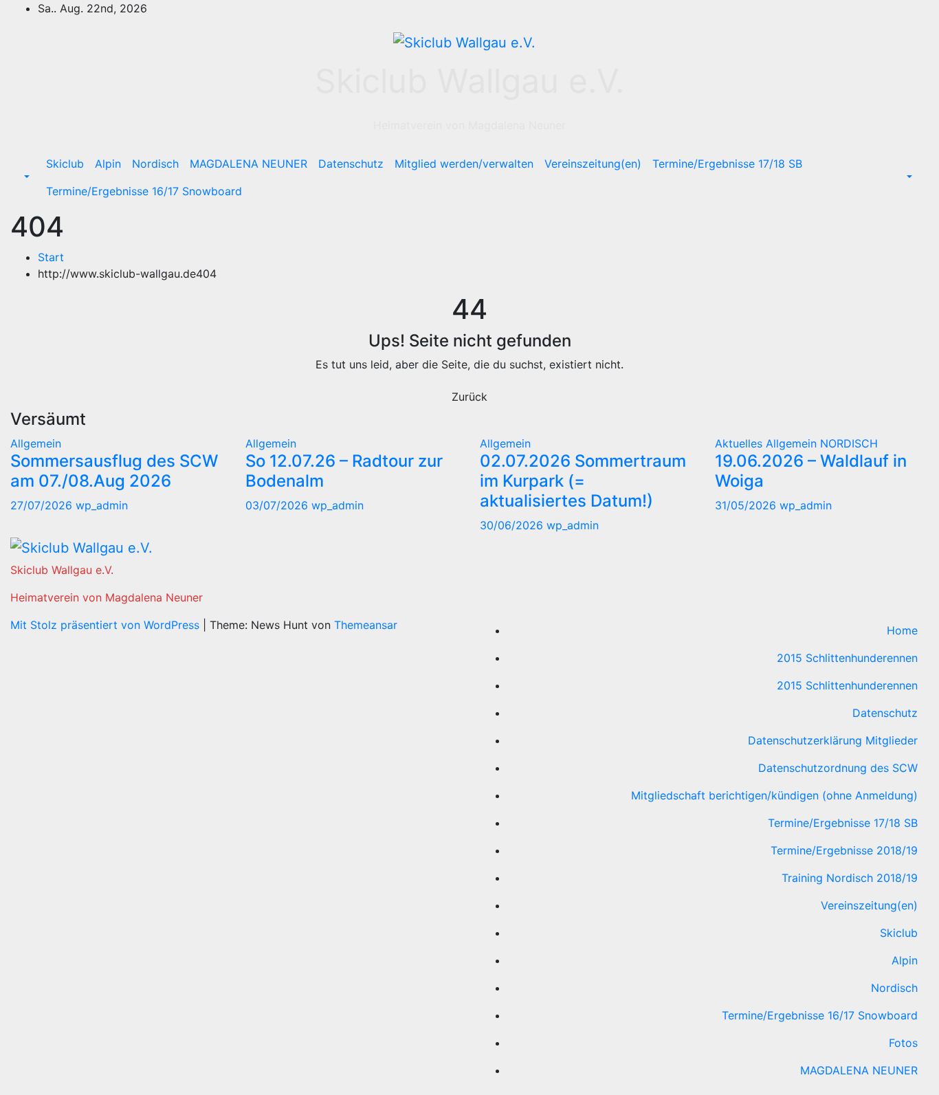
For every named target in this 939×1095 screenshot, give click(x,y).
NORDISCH (849, 443)
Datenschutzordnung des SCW (838, 768)
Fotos (903, 1043)
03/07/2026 (278, 505)
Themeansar (365, 625)
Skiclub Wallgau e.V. (469, 80)
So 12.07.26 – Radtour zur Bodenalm (344, 471)
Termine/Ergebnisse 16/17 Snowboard (144, 191)
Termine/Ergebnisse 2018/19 (844, 850)
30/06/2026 (513, 525)
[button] (25, 177)
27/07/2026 (43, 505)
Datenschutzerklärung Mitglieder (833, 740)
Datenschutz (351, 163)
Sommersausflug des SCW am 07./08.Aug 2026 (114, 471)
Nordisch (155, 163)
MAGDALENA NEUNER (248, 163)
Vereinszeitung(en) (592, 163)
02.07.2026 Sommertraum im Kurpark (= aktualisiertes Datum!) (583, 481)
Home (902, 630)
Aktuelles (740, 443)
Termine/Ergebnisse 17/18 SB (727, 163)
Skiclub (65, 163)
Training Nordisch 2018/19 (850, 878)
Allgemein (35, 443)
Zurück (469, 396)
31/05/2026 (747, 505)
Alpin (108, 163)
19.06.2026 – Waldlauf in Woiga (811, 471)
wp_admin (102, 505)
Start (51, 257)
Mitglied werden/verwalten (464, 163)
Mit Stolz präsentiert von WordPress (106, 625)
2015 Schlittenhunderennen (847, 658)
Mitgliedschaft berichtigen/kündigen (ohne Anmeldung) (774, 795)
